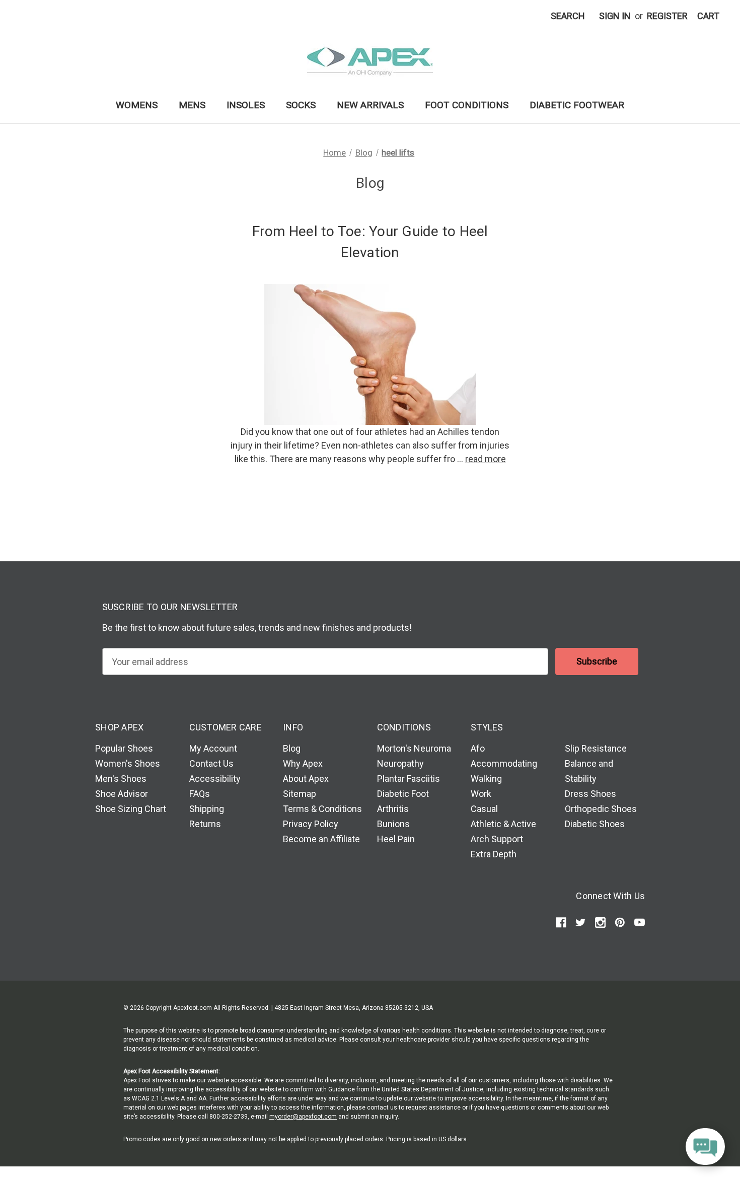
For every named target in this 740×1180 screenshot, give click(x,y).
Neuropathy (400, 763)
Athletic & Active (503, 824)
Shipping (206, 808)
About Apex (306, 778)
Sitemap (299, 793)
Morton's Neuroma (414, 748)
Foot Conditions (466, 105)
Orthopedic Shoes (601, 808)
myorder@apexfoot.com (303, 1116)
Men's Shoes (120, 778)
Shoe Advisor (121, 793)
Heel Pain (396, 839)
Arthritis (393, 808)
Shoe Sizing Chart (130, 808)
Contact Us (211, 763)
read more (485, 459)
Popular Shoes (124, 748)
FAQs (199, 793)
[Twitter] (580, 922)
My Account (213, 748)
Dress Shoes (590, 793)
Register (667, 16)
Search (568, 16)
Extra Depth (493, 854)
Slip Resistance (596, 748)
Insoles (246, 105)
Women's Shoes (127, 763)
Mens (192, 105)
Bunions (393, 824)
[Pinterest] (620, 922)
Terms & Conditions (322, 808)
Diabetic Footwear (577, 105)
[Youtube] (639, 922)
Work (481, 793)
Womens (137, 105)
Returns (205, 824)
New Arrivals (370, 105)
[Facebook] (561, 922)
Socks (301, 105)
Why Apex (303, 763)
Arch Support (497, 839)
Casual (484, 808)
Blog (292, 748)
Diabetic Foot (403, 793)
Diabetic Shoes (595, 824)
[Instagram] (600, 922)
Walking (486, 778)
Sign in (615, 16)
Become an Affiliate (321, 839)
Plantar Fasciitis (408, 778)
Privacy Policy (310, 824)
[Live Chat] (705, 1147)
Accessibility (215, 778)
